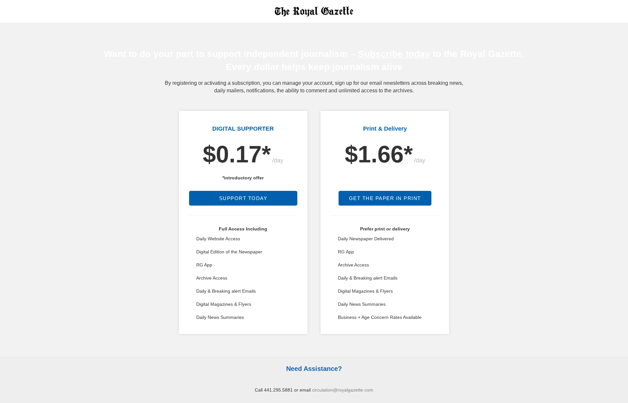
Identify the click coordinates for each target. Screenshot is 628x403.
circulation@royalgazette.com (342, 390)
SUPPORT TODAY (243, 198)
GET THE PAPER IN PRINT (385, 198)
